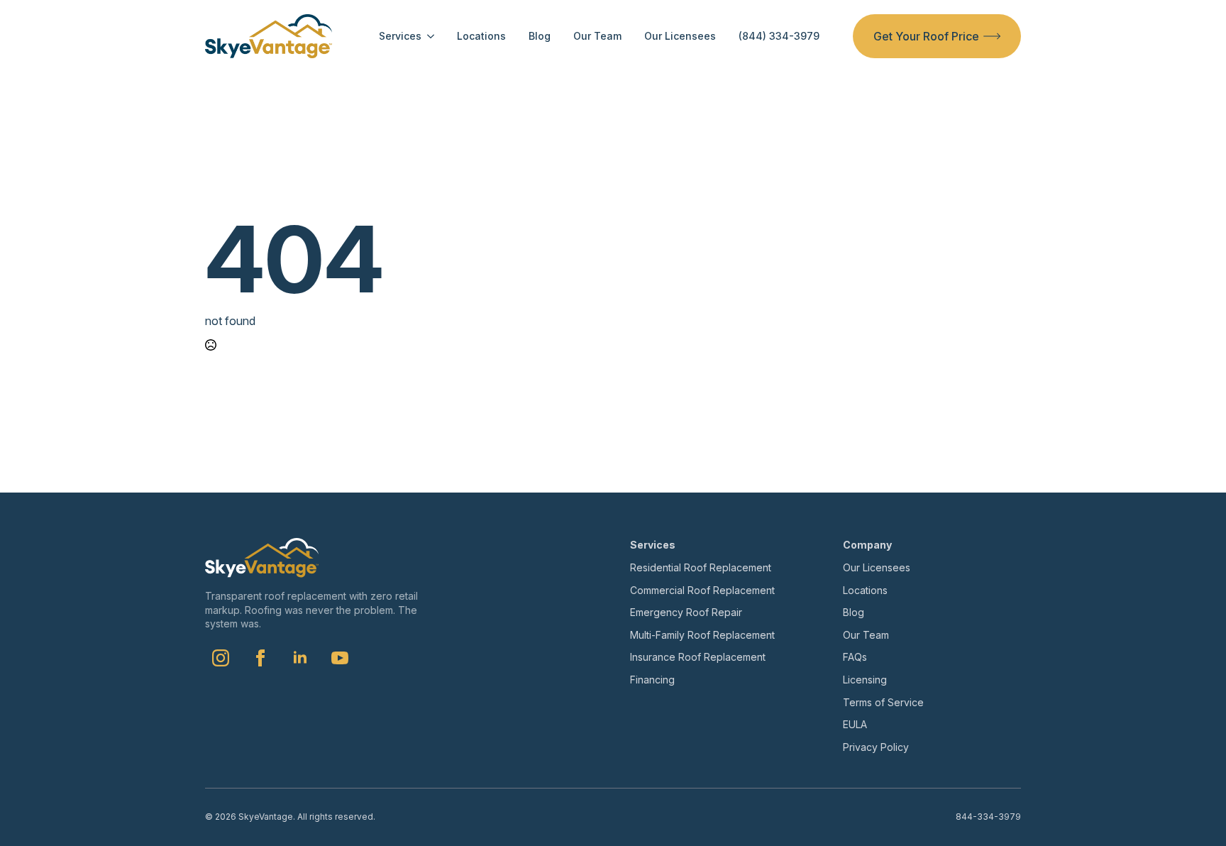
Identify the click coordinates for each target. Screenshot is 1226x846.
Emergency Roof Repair (686, 612)
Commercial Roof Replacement (702, 590)
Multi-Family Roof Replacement (702, 635)
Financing (652, 680)
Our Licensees (680, 36)
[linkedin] (300, 658)
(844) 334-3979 (779, 36)
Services (400, 36)
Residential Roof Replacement (700, 567)
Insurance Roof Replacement (698, 657)
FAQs (855, 657)
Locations (481, 36)
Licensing (865, 680)
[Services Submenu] (427, 36)
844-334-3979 (988, 816)
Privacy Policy (876, 747)
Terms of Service (883, 702)
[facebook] (260, 658)
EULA (855, 724)
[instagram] (220, 658)
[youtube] (339, 658)
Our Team (597, 36)
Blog (540, 36)
